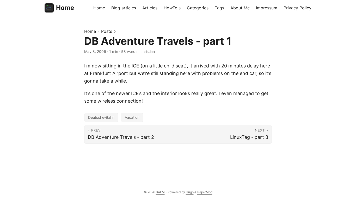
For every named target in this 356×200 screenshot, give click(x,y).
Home (65, 7)
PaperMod (204, 192)
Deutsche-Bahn (101, 117)
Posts (106, 31)
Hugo (190, 192)
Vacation (132, 117)
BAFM (160, 192)
